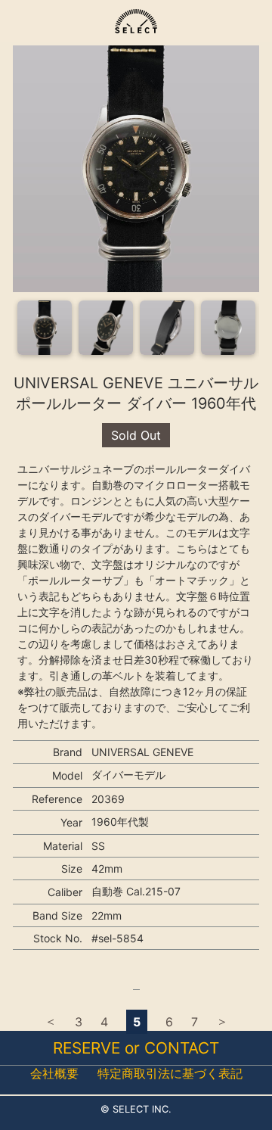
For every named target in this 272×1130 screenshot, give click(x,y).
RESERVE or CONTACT (136, 1047)
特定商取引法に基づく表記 (170, 1073)
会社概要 (54, 1073)
